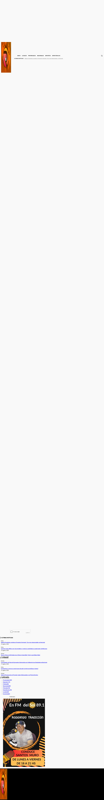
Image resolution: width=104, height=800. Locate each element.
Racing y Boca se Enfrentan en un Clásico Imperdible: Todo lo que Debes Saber (20, 655)
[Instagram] (18, 784)
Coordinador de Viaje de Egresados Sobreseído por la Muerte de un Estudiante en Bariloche (24, 662)
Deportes (2, 653)
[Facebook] (10, 784)
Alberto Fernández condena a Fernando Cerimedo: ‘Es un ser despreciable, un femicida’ (44, 58)
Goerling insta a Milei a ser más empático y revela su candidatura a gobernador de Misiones (24, 648)
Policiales (2, 660)
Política (2, 640)
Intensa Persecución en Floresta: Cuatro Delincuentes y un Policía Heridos (19, 675)
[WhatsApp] (27, 784)
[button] (102, 55)
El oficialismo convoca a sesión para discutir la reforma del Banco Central (19, 668)
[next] (99, 58)
